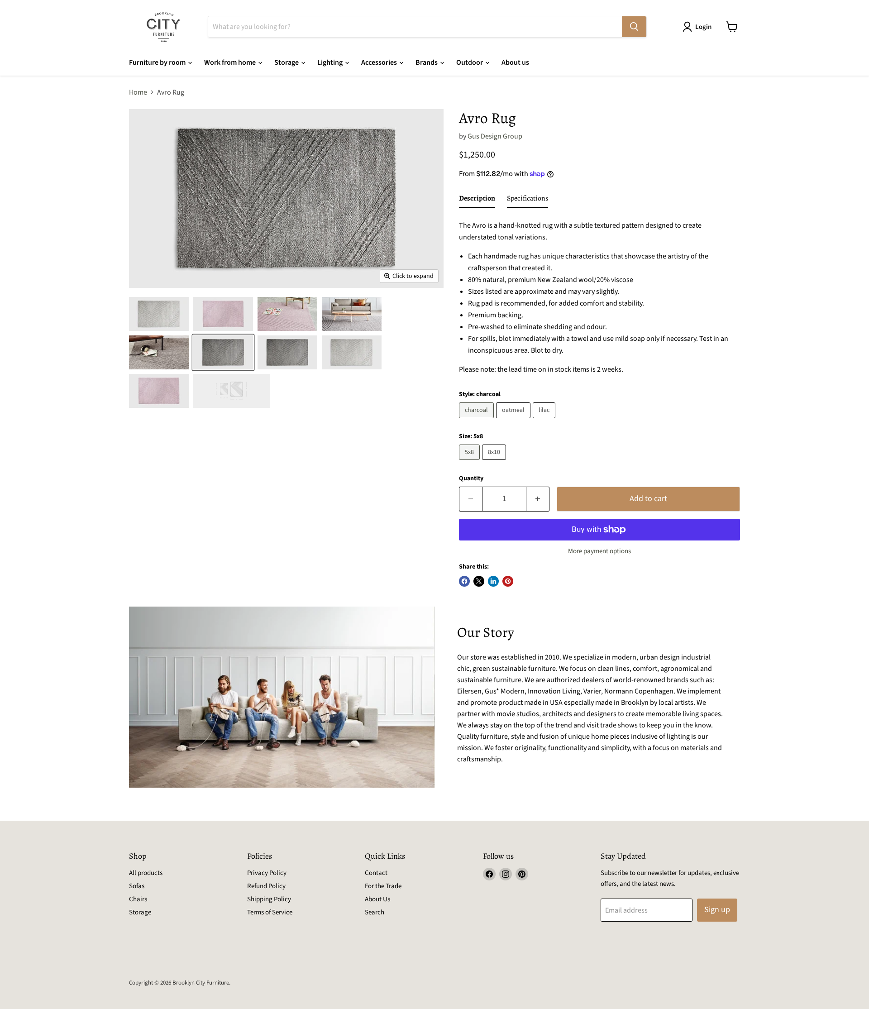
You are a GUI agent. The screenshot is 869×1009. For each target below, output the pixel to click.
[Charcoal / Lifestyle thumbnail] (351, 314)
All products (145, 873)
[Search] (634, 26)
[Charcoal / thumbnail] (223, 352)
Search (374, 912)
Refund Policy (266, 886)
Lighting (330, 62)
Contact (376, 873)
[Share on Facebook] (464, 581)
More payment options (599, 551)
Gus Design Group (495, 136)
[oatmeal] (514, 421)
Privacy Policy (266, 873)
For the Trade (383, 886)
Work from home (230, 62)
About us (515, 62)
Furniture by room (158, 62)
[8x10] (495, 462)
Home (138, 92)
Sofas (136, 886)
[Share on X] (478, 581)
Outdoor (470, 62)
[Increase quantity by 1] (537, 499)
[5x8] (470, 462)
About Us (377, 899)
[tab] (477, 200)
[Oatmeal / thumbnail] (159, 314)
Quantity (471, 478)
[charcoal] (477, 421)
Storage (287, 62)
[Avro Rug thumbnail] (287, 352)
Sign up (717, 909)
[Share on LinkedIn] (493, 581)
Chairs (138, 899)
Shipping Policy (269, 899)
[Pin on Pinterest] (507, 581)
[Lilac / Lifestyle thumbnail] (287, 314)
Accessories (379, 62)
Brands (427, 62)
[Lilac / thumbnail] (223, 314)
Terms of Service (269, 912)
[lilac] (545, 421)
